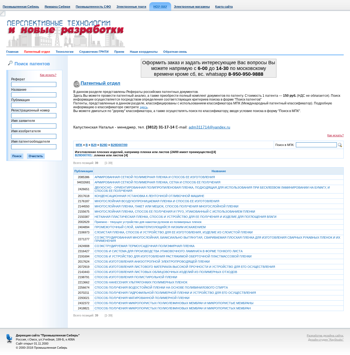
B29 (94, 144)
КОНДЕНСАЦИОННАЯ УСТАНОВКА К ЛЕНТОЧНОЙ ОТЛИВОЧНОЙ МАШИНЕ (149, 196)
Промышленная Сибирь (21, 6)
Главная (12, 51)
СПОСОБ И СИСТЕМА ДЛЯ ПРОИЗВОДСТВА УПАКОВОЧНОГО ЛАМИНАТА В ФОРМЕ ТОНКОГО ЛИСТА (169, 251)
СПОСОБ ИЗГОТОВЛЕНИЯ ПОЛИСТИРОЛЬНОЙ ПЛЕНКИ (136, 277)
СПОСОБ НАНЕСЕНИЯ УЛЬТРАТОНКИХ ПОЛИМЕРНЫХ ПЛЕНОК (141, 282)
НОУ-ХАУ (160, 6)
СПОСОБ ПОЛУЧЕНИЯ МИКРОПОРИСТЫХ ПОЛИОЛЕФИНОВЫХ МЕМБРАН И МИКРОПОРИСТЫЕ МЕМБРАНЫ (174, 303)
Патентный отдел (37, 51)
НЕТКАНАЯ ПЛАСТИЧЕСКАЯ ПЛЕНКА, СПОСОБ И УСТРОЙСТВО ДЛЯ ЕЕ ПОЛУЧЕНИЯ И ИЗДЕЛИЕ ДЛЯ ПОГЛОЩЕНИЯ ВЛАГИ (185, 216)
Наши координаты (144, 51)
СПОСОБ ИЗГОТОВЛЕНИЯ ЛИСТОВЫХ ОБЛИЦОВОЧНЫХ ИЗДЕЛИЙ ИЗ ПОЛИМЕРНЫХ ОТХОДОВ (166, 272)
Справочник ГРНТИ (94, 51)
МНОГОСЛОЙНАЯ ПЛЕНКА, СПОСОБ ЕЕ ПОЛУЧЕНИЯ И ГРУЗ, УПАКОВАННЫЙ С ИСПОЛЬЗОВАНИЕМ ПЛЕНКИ (175, 211)
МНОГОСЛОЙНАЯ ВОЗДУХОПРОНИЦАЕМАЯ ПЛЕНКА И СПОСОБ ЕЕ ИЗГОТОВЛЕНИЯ (157, 201)
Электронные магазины (192, 6)
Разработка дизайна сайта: (325, 335)
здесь (144, 107)
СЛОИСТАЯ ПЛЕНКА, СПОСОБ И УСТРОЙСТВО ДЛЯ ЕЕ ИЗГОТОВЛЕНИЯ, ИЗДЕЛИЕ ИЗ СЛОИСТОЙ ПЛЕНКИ (174, 232)
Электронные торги (131, 6)
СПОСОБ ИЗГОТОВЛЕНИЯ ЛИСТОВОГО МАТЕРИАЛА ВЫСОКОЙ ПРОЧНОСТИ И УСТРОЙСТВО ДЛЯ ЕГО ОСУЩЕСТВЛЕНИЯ (185, 266)
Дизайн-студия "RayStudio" (326, 339)
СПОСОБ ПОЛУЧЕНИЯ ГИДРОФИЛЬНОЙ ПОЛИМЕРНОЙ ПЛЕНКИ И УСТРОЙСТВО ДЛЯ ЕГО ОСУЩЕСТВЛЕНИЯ (175, 292)
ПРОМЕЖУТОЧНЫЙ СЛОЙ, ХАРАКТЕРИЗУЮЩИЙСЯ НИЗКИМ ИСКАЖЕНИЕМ (150, 227)
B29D (103, 144)
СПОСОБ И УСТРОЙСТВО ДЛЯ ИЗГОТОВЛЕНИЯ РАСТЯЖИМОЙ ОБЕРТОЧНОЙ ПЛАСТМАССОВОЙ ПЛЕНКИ (173, 256)
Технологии (65, 51)
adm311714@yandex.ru (209, 127)
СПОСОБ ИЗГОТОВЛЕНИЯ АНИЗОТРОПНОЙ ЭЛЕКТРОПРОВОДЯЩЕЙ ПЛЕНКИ (152, 261)
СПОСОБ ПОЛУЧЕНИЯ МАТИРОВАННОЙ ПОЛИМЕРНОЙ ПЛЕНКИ (142, 298)
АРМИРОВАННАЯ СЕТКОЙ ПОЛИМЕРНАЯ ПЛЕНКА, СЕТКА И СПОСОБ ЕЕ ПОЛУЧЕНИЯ (157, 182)
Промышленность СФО (93, 6)
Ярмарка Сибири (57, 6)
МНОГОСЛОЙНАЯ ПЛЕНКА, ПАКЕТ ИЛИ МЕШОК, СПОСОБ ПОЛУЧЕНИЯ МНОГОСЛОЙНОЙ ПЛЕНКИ (166, 206)
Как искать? (48, 75)
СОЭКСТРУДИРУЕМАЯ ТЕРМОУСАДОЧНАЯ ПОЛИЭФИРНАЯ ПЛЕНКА (144, 246)
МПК (79, 144)
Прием (119, 51)
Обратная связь (175, 51)
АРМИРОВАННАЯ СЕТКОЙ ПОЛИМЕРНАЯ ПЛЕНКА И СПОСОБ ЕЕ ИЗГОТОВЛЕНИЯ (155, 177)
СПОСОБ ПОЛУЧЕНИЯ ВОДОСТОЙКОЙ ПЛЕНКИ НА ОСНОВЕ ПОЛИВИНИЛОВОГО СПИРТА (161, 287)
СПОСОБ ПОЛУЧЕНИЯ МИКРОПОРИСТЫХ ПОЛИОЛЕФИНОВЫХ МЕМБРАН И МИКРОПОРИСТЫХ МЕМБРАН (173, 308)
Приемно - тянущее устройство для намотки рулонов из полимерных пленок (148, 222)
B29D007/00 (119, 144)
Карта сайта (224, 6)
